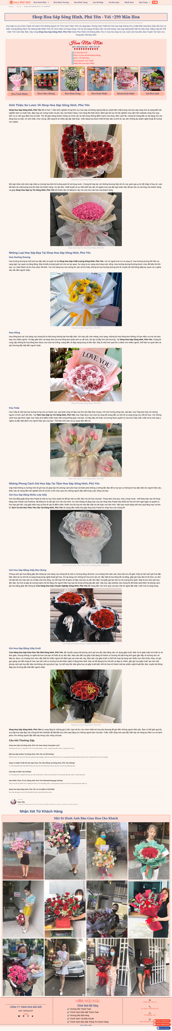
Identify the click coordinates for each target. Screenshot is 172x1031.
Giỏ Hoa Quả (114, 2)
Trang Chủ (11, 6)
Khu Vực (19, 6)
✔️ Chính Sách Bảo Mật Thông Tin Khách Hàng (87, 1022)
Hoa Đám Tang (80, 2)
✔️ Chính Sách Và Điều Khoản (80, 1018)
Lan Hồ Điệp (98, 2)
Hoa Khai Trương (61, 2)
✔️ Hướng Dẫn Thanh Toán (79, 1009)
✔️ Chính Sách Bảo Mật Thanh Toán (83, 1012)
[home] (20, 2)
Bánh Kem (129, 2)
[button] (41, 2)
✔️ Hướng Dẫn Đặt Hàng (78, 1015)
